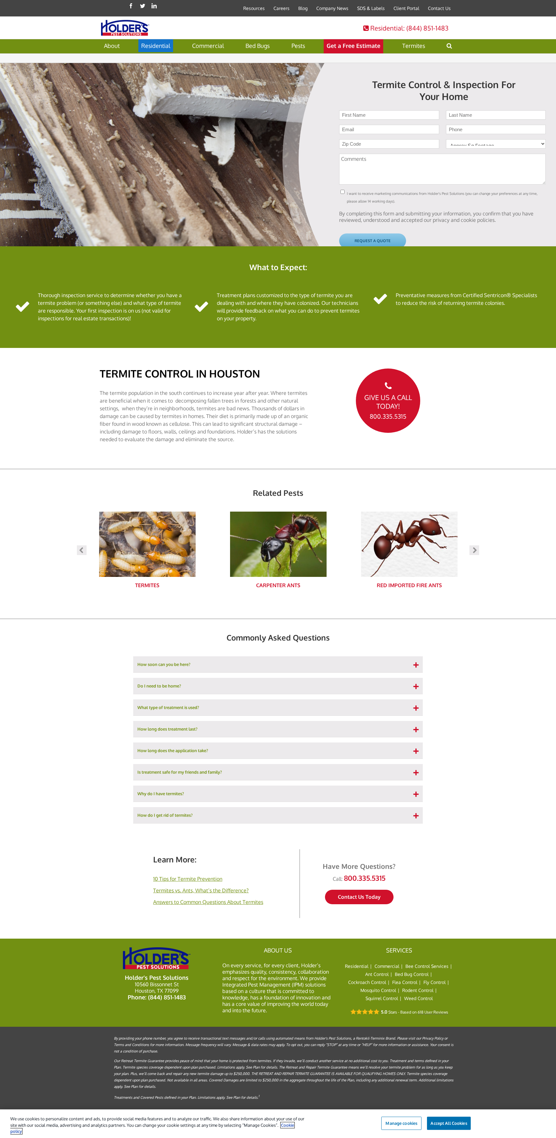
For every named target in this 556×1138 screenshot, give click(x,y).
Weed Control (418, 998)
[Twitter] (142, 5)
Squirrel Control (382, 998)
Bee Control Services (427, 966)
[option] (147, 550)
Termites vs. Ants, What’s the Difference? (201, 890)
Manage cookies (401, 1122)
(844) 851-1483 (167, 997)
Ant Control (377, 974)
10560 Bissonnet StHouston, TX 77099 (157, 987)
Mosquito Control (378, 990)
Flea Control (404, 982)
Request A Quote (373, 240)
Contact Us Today (359, 897)
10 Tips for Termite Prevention (187, 879)
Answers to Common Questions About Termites (208, 902)
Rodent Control (417, 990)
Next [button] (474, 550)
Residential (409, 28)
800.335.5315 (388, 416)
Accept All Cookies (449, 1122)
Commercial (387, 966)
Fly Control (434, 982)
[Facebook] (131, 5)
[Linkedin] (154, 5)
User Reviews (433, 1012)
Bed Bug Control (412, 974)
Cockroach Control (367, 982)
